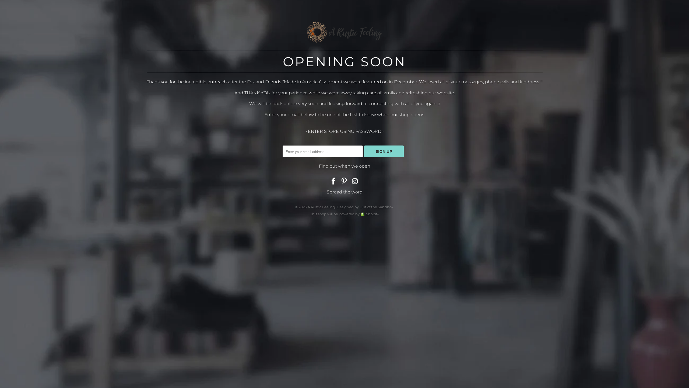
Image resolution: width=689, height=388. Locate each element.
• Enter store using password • (345, 131)
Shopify (372, 214)
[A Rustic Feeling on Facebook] (333, 182)
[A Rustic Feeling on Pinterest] (344, 182)
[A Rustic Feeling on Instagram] (355, 182)
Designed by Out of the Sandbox (365, 207)
